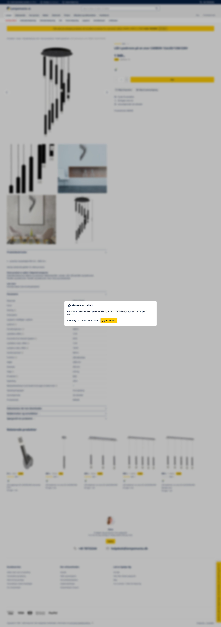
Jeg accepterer (108, 320)
